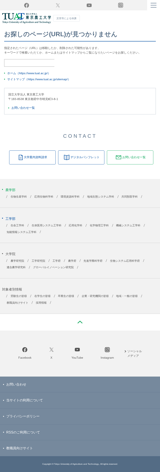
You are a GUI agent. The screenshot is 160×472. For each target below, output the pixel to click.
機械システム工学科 (128, 225)
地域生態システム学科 (100, 196)
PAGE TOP (80, 322)
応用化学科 (75, 225)
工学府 (56, 260)
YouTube (89, 5)
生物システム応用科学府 (125, 260)
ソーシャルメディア (134, 353)
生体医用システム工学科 (46, 225)
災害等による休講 (66, 18)
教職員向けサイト (17, 302)
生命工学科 (17, 225)
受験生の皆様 (19, 296)
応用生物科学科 (43, 196)
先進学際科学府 (93, 260)
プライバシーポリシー (23, 416)
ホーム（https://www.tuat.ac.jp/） (29, 73)
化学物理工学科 (99, 225)
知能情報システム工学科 (21, 232)
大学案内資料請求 (35, 157)
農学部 (10, 190)
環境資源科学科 (70, 196)
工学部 (10, 218)
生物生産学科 (19, 196)
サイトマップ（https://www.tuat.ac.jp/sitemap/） (39, 79)
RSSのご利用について (23, 432)
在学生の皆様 (42, 296)
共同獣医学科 (129, 196)
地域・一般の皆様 (127, 296)
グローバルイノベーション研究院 (53, 267)
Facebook (26, 5)
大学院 (10, 254)
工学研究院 (38, 260)
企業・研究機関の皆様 (95, 296)
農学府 (72, 260)
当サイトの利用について (24, 400)
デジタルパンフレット (85, 157)
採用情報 (41, 302)
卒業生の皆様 (66, 296)
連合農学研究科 (16, 267)
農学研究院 (17, 260)
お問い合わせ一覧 (23, 107)
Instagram (107, 357)
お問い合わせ (16, 384)
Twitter (57, 5)
